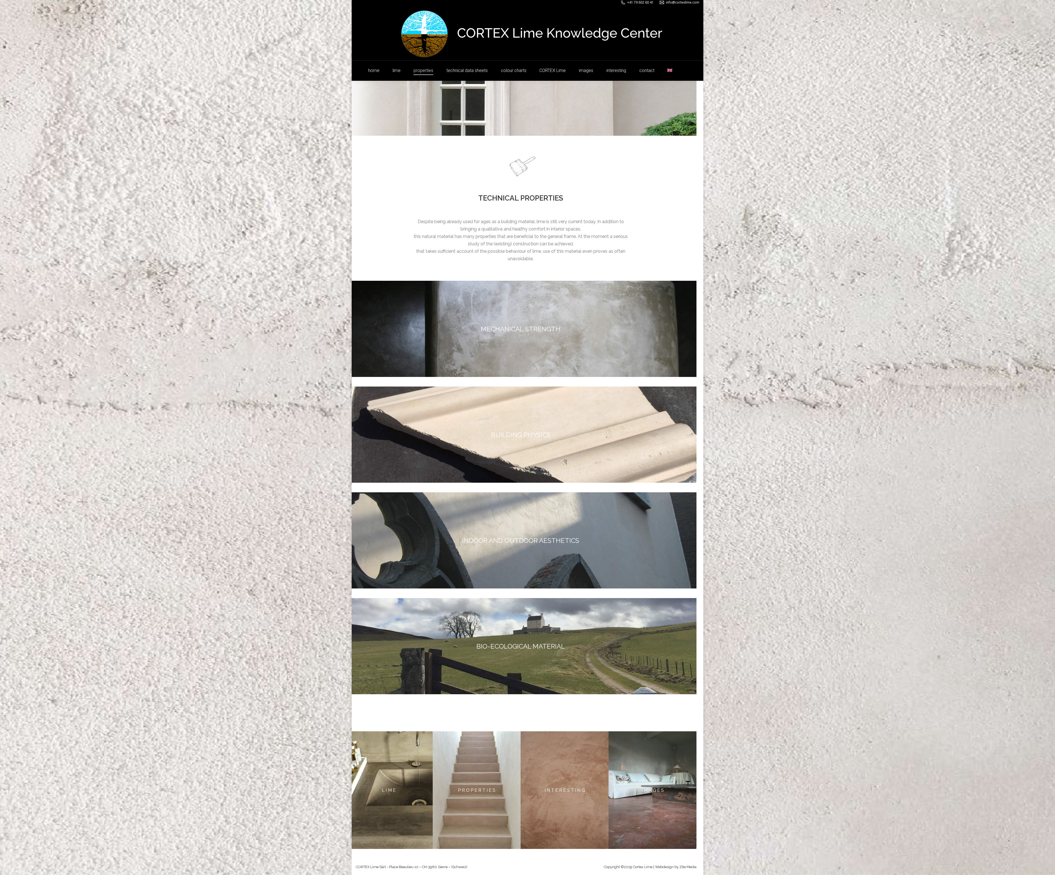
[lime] (389, 790)
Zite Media (687, 867)
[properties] (477, 790)
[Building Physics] (520, 435)
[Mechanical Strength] (520, 329)
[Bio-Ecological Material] (520, 646)
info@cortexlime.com (682, 2)
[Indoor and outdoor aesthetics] (520, 540)
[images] (652, 790)
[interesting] (565, 790)
